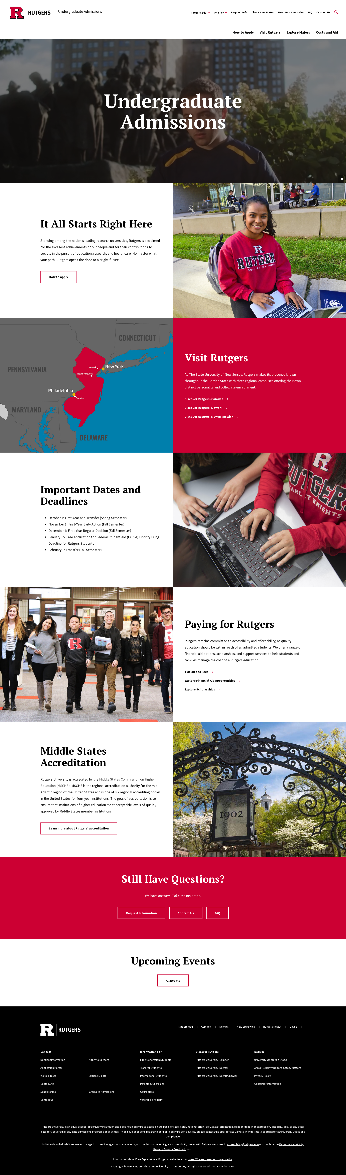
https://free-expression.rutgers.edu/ (210, 1159)
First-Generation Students (155, 1060)
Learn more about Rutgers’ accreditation (79, 828)
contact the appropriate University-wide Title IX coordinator (241, 1131)
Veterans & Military (151, 1100)
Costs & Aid (47, 1084)
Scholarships (48, 1092)
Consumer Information (267, 1084)
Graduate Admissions (102, 1092)
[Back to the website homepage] (30, 13)
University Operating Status (271, 1060)
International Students (153, 1076)
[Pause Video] (342, 179)
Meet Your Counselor (291, 12)
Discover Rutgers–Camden (204, 399)
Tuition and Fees (196, 672)
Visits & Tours (48, 1076)
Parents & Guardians (152, 1084)
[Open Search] (336, 13)
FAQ (310, 12)
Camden (206, 1026)
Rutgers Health (272, 1026)
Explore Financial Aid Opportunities (210, 680)
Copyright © (118, 1166)
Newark (223, 1026)
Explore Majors (298, 32)
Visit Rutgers (270, 32)
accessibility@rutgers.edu (243, 1144)
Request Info (239, 12)
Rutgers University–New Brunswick (216, 1076)
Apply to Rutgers (99, 1060)
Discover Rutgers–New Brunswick (209, 416)
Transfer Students (151, 1068)
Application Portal (51, 1068)
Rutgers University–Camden (212, 1060)
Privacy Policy (262, 1076)
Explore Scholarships (200, 689)
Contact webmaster (223, 1166)
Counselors (147, 1092)
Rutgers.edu (185, 1026)
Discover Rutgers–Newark (203, 408)
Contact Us (323, 12)
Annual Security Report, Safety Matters (277, 1068)
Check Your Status (262, 12)
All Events (173, 980)
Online (293, 1026)
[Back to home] (60, 1030)
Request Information (141, 913)
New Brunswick (246, 1026)
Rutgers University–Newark (212, 1068)
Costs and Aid (327, 32)
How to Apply (243, 32)
